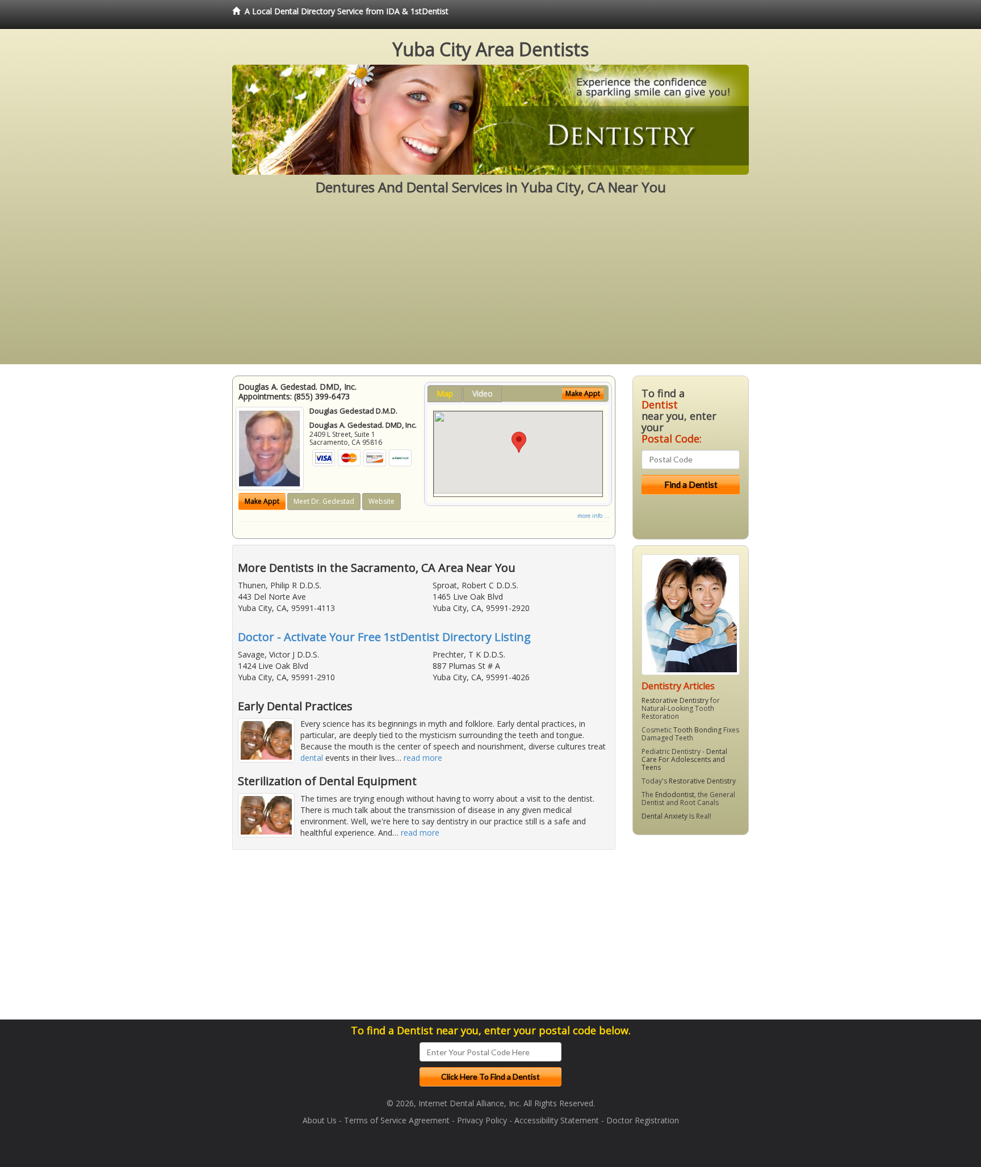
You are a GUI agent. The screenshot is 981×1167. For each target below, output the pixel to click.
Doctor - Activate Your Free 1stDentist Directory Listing (384, 636)
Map (445, 393)
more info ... (593, 516)
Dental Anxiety (664, 816)
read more (423, 757)
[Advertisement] (490, 284)
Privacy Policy (482, 1120)
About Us (320, 1120)
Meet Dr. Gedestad (324, 501)
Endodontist (674, 794)
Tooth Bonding (697, 730)
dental (311, 757)
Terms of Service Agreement (397, 1120)
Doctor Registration (642, 1120)
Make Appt (262, 501)
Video (482, 393)
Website (381, 501)
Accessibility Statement (556, 1120)
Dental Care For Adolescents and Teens (684, 759)
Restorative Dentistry (675, 700)
